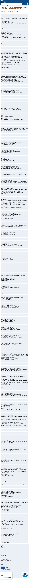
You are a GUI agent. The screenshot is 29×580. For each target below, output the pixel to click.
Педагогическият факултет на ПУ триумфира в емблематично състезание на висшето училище (13, 334)
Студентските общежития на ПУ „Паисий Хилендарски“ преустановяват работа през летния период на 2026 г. (14, 41)
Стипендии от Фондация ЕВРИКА (5, 410)
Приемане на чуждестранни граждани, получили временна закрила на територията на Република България (13, 400)
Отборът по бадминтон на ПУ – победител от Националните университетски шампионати (12, 202)
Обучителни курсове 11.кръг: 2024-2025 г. (6, 345)
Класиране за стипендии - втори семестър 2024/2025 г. (8, 320)
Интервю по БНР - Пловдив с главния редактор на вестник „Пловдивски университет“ (12, 533)
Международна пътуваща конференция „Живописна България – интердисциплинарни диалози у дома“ (14, 404)
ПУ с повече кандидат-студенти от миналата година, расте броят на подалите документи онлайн (13, 23)
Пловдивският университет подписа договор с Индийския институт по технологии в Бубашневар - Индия (14, 514)
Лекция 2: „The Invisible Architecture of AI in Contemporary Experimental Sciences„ (11, 92)
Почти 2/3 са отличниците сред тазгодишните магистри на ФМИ (9, 328)
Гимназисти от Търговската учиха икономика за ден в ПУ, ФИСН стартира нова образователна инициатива (13, 115)
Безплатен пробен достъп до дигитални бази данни (7, 160)
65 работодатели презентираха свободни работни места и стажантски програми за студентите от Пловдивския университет (13, 474)
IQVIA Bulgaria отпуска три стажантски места (7, 450)
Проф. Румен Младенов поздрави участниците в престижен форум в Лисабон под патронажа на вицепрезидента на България (13, 481)
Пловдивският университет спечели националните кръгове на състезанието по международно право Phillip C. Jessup (14, 502)
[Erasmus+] (22, 575)
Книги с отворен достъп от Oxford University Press (8, 234)
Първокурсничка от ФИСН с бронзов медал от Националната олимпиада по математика (12, 62)
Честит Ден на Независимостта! (5, 233)
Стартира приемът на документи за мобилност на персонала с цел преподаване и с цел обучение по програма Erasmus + (14, 380)
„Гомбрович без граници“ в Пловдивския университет (8, 215)
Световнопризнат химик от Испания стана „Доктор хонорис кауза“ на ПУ (10, 55)
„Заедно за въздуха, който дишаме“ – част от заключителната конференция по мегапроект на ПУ (13, 52)
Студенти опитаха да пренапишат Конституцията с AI (8, 305)
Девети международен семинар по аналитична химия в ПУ (8, 279)
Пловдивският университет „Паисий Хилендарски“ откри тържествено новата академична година (14, 395)
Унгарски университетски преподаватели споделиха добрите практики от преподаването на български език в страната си (13, 437)
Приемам (9, 577)
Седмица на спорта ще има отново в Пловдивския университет (9, 79)
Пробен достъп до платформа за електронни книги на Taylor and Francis (10, 421)
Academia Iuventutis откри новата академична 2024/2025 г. (8, 388)
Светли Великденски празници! (5, 461)
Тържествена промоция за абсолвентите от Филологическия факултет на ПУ (11, 335)
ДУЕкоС (8, 565)
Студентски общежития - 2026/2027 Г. (5, 21)
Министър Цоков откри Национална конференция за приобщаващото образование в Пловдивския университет (14, 427)
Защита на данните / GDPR (4, 559)
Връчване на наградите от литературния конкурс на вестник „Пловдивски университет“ (12, 75)
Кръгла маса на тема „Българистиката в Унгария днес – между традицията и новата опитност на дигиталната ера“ (13, 429)
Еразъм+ (2, 565)
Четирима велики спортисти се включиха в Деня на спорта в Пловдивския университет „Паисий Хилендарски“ (13, 454)
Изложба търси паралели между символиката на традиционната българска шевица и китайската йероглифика (13, 470)
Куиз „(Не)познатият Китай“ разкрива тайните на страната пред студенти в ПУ (11, 109)
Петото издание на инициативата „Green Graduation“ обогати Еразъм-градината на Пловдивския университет (13, 43)
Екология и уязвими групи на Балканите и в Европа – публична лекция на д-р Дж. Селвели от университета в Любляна (13, 118)
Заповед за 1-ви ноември (4, 383)
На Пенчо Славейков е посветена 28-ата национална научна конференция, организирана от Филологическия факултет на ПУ (13, 67)
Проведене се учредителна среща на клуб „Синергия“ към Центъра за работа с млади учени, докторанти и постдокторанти (14, 48)
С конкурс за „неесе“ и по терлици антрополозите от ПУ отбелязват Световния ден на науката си (13, 173)
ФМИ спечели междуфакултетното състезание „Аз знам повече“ (9, 143)
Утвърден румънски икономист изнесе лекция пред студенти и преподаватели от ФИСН (12, 191)
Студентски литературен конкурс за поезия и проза (7, 116)
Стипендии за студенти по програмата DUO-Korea (7, 459)
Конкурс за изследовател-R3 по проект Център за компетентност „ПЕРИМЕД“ (9, 10)
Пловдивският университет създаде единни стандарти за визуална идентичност (11, 207)
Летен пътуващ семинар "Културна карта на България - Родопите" (9, 520)
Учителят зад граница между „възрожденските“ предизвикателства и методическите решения (13, 418)
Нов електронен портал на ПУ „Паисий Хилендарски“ (7, 534)
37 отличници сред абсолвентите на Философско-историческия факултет (10, 326)
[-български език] (26, 0)
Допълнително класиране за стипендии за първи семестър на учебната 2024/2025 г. (12, 367)
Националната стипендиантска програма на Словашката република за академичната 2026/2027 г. (13, 219)
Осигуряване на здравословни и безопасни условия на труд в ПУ (9, 278)
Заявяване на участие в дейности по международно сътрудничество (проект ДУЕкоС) (12, 524)
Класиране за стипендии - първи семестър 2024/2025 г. (8, 379)
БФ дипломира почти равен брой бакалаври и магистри (8, 91)
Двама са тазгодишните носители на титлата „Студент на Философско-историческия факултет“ (13, 129)
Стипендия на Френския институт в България (7, 336)
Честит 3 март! (3, 158)
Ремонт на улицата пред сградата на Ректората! (7, 188)
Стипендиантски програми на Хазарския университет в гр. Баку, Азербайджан (11, 462)
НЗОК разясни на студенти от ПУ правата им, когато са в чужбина (9, 165)
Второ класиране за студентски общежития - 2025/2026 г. (8, 232)
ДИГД (6, 565)
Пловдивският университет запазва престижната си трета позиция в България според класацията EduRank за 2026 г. (14, 28)
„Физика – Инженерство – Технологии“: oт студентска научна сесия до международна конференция (14, 369)
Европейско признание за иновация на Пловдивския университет (9, 166)
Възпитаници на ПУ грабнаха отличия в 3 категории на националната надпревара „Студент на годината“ (14, 128)
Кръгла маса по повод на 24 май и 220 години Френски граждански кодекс (10, 422)
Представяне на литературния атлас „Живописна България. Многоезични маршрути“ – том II (13, 260)
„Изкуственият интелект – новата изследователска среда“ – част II (9, 307)
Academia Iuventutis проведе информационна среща (8, 257)
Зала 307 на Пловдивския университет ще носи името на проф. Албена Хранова (11, 214)
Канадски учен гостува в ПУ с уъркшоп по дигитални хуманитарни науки (10, 56)
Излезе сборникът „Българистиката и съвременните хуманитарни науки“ (10, 64)
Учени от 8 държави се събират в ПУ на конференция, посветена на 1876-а (10, 108)
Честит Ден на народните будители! (5, 384)
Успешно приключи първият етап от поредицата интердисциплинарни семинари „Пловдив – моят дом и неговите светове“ (14, 59)
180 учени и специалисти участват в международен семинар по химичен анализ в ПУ (12, 57)
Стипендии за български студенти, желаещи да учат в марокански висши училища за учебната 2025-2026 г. (14, 271)
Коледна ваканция (3, 193)
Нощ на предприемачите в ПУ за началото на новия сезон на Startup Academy (11, 370)
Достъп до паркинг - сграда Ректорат (5, 406)
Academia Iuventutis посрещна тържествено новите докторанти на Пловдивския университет (13, 342)
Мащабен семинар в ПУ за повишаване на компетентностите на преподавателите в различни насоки (14, 274)
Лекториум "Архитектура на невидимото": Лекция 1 (7, 144)
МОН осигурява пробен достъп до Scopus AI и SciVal (7, 357)
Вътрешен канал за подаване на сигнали (6, 560)
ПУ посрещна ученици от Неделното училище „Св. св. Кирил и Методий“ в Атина (11, 304)
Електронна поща (3, 555)
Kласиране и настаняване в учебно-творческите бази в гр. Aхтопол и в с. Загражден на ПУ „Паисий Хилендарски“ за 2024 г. (13, 425)
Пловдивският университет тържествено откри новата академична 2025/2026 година (12, 226)
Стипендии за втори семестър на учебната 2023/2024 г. (8, 493)
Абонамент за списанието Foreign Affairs (6, 443)
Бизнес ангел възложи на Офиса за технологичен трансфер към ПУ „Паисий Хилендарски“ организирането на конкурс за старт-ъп (12, 486)
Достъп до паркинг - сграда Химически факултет (7, 442)
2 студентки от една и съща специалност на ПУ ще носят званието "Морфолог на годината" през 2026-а (14, 182)
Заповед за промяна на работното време (6, 32)
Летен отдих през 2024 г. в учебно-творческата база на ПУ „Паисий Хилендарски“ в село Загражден (13, 449)
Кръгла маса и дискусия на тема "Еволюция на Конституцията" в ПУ (10, 306)
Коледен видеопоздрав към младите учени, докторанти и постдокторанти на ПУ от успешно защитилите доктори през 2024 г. (14, 363)
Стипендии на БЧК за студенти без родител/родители (8, 393)
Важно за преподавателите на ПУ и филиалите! (7, 259)
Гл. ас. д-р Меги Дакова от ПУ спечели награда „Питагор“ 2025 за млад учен (10, 224)
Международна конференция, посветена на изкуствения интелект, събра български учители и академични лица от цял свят (13, 315)
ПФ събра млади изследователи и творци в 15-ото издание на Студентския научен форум (12, 76)
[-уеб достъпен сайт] (25, 0)
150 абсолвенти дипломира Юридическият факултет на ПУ (8, 33)
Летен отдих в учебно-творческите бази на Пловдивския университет (10, 90)
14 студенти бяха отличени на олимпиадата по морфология (9, 353)
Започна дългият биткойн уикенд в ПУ (6, 298)
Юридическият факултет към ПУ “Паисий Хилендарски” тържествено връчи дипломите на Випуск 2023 (14, 441)
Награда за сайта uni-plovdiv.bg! (5, 541)
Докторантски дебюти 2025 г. (4, 280)
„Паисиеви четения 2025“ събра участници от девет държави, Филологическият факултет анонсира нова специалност (14, 206)
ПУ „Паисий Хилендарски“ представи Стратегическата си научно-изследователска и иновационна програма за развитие (14, 523)
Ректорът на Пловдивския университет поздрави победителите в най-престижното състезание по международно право (14, 495)
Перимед (4, 565)
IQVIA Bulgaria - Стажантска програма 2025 (6, 299)
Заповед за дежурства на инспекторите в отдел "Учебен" (8, 20)
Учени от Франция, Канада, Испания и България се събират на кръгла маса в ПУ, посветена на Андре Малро (14, 53)
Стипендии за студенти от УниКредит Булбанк (7, 496)
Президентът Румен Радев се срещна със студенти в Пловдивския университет (11, 337)
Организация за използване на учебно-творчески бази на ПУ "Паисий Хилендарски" (12, 521)
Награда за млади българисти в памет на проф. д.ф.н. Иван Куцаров (9, 358)
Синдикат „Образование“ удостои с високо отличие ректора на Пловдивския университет (12, 511)
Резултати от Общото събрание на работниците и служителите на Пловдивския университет (13, 476)
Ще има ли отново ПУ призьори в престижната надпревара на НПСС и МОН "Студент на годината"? (13, 181)
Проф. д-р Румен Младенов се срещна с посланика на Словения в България (10, 507)
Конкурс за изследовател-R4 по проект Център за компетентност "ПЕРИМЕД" (9, 11)
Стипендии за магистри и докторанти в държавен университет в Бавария (10, 409)
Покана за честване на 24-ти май (5, 296)
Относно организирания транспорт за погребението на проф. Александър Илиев (11, 468)
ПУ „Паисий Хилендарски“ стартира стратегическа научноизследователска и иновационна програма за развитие (14, 527)
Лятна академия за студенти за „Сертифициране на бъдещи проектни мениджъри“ (11, 245)
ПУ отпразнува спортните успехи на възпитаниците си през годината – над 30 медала (12, 192)
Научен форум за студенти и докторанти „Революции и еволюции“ (9, 506)
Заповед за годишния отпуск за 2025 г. (6, 258)
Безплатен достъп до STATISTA (5, 510)
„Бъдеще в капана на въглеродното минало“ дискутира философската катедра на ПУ (12, 81)
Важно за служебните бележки (5, 159)
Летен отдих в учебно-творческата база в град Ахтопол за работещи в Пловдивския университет (13, 448)
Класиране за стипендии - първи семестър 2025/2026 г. (8, 203)
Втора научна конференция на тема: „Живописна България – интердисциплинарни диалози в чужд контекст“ (14, 416)
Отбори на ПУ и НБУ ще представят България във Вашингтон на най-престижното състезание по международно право (13, 174)
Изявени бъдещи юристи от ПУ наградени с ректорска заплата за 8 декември (11, 368)
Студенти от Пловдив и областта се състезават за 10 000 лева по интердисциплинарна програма (13, 225)
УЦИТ (21, 565)
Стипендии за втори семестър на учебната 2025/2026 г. (8, 150)
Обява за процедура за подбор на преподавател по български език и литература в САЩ (12, 297)
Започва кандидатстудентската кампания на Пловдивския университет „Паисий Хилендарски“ (13, 37)
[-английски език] (27, 0)
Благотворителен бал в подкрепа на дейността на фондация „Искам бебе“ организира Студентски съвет (14, 382)
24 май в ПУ (2, 63)
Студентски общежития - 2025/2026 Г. (5, 243)
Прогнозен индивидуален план (5, 286)
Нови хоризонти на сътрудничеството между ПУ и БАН (8, 130)
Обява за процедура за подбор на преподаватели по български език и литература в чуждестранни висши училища (13, 312)
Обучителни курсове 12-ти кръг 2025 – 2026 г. (6, 227)
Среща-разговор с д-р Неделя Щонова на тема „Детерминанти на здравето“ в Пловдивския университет (14, 354)
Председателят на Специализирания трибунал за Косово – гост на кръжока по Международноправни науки (14, 137)
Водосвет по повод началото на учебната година (7, 519)
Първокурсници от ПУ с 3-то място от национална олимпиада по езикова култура (11, 34)
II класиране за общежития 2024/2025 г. (6, 405)
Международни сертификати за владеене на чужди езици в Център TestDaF (10, 329)
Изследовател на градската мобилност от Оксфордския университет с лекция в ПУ (12, 119)
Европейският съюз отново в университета (7, 525)
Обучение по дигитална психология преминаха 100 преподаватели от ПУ (10, 375)
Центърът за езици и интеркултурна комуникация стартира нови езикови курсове (11, 168)
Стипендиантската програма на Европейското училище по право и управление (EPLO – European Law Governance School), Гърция (14, 61)
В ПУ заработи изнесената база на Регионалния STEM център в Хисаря (10, 80)
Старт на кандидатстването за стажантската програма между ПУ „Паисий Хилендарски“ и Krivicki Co (14, 285)
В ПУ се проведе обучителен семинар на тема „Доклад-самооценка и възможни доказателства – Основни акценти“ (13, 424)
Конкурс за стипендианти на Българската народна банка (8, 213)
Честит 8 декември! (3, 199)
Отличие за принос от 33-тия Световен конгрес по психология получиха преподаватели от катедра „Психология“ (14, 408)
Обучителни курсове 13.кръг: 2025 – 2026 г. (6, 152)
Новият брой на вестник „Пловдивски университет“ (7, 22)
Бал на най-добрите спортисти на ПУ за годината (7, 359)
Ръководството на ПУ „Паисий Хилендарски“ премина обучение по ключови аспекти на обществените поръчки (14, 387)
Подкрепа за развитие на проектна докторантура (15, 565)
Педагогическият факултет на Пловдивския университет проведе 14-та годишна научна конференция (14, 208)
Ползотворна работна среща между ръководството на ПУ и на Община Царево (11, 505)
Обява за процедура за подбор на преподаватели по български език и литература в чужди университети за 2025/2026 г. (12, 249)
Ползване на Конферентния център (5, 542)
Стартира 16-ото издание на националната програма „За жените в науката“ (10, 167)
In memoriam (2, 467)
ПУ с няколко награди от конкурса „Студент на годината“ (8, 344)
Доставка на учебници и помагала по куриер (7, 535)
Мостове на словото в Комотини (5, 472)
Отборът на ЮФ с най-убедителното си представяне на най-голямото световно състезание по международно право (13, 113)
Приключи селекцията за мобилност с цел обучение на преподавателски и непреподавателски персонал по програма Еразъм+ (13, 509)
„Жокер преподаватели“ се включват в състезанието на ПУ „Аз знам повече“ (10, 151)
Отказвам (6, 577)
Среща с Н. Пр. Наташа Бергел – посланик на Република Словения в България (11, 394)
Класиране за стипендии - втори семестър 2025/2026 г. (8, 107)
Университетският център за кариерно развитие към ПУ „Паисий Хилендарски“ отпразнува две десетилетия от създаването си (13, 77)
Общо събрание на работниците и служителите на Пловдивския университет (11, 142)
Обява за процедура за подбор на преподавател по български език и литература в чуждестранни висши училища (14, 239)
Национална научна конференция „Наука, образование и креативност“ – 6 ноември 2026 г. (12, 17)
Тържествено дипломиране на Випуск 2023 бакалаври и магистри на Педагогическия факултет (13, 460)
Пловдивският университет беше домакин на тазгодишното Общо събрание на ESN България (13, 204)
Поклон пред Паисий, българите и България (6, 528)
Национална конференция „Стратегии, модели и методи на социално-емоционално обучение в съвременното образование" (13, 376)
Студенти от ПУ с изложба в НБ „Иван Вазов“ (6, 180)
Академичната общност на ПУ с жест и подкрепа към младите (9, 244)
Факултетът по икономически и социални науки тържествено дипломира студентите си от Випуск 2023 (14, 471)
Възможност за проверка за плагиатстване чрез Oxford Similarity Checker (11, 536)
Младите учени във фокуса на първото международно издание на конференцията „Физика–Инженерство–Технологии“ (13, 96)
